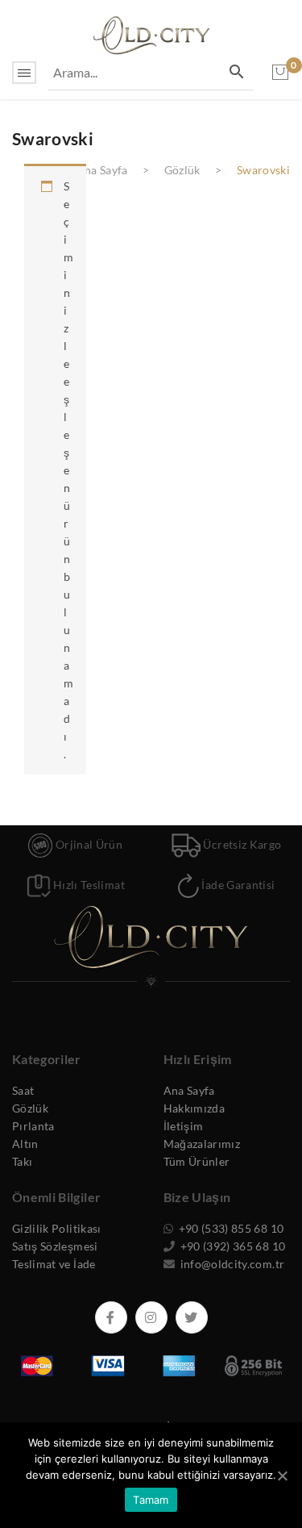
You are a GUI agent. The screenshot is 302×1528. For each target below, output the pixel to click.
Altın (25, 1143)
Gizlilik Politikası (56, 1228)
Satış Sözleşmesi (55, 1246)
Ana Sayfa (101, 170)
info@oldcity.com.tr (230, 1264)
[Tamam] (282, 1475)
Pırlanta (33, 1126)
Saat (23, 1090)
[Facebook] (111, 1317)
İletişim (183, 1126)
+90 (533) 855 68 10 (229, 1228)
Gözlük (182, 170)
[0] (280, 72)
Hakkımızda (194, 1108)
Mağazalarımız (202, 1143)
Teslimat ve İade (54, 1264)
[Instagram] (151, 1317)
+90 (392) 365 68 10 (231, 1246)
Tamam (150, 1499)
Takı (22, 1161)
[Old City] (151, 33)
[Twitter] (192, 1317)
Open (24, 72)
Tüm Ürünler (196, 1161)
